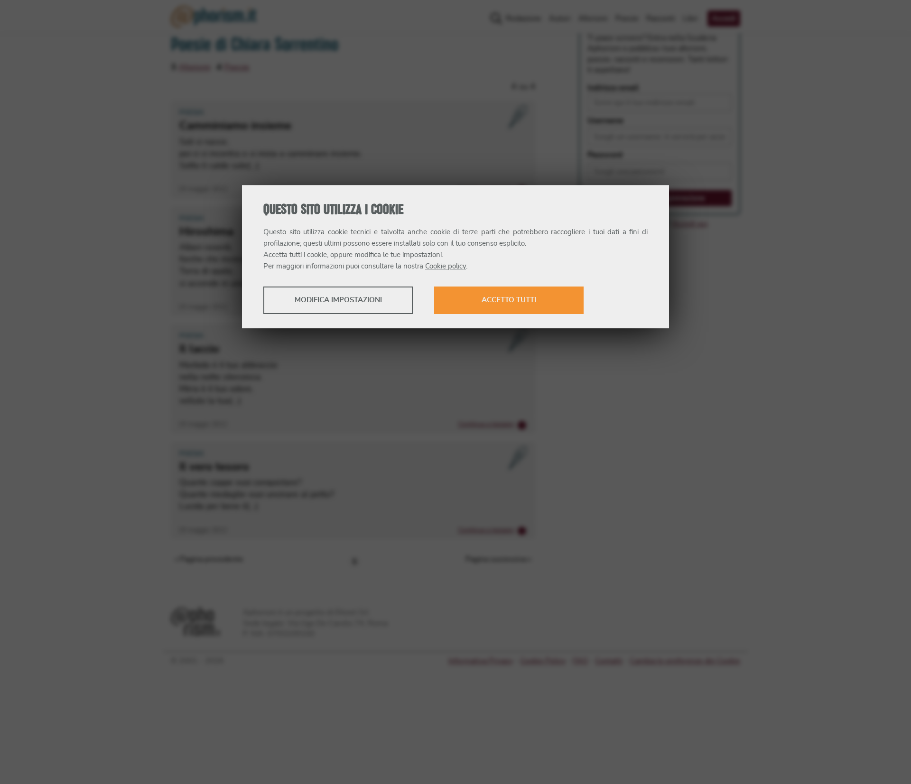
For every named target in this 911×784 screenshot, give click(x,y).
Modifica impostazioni (338, 300)
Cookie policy (445, 266)
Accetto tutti (509, 300)
